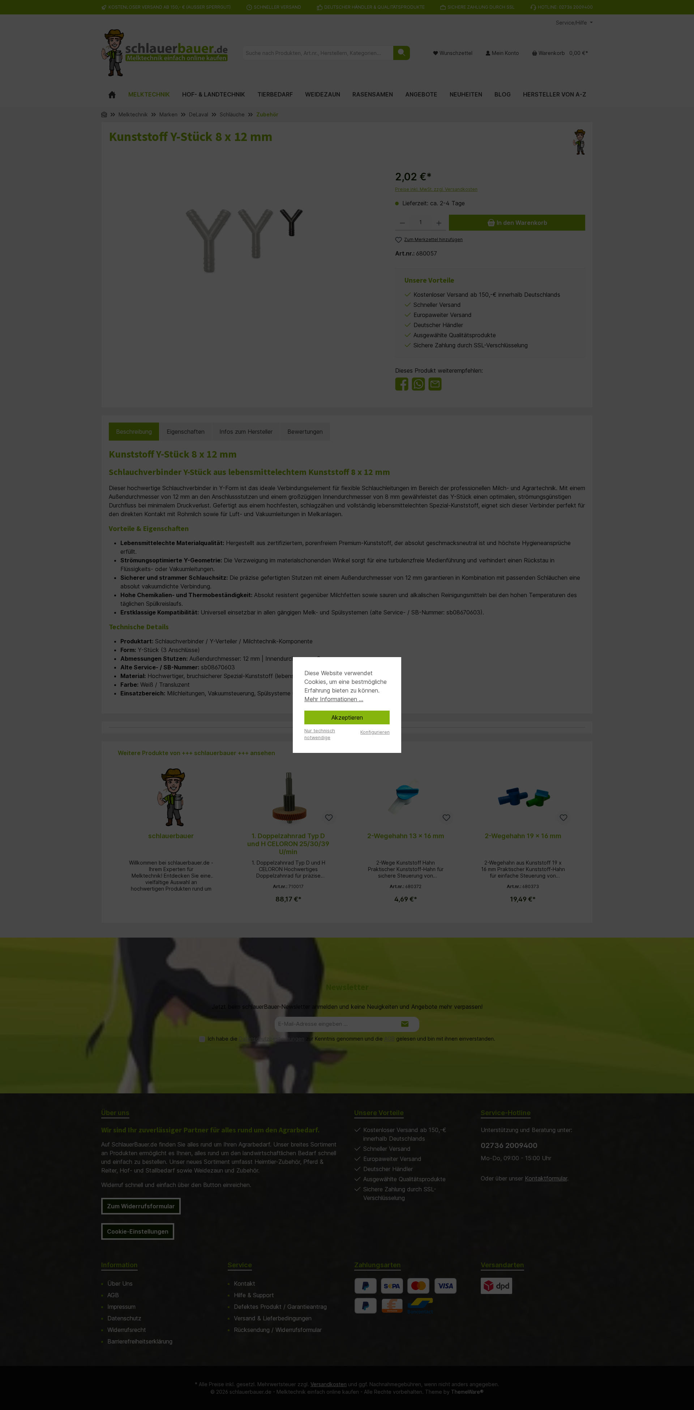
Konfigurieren (375, 732)
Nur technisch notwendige (319, 734)
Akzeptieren (347, 717)
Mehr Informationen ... (333, 699)
